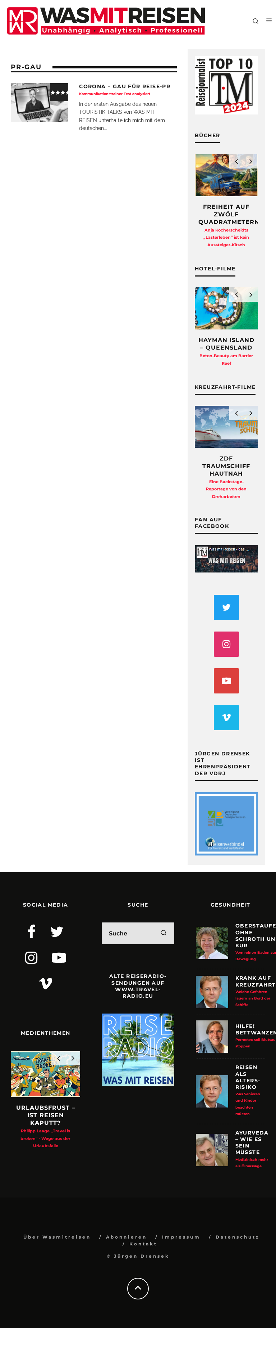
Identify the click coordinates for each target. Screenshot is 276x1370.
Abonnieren (126, 1237)
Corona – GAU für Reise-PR (124, 89)
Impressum (181, 1237)
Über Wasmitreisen (57, 1237)
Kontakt (143, 1244)
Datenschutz (238, 1237)
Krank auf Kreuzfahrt (255, 991)
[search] (163, 933)
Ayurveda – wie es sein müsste (252, 1148)
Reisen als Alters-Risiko (248, 1089)
